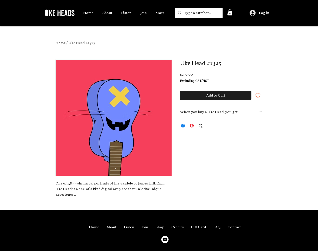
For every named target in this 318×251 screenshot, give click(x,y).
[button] (229, 12)
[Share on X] (200, 125)
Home (60, 43)
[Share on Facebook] (183, 125)
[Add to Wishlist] (258, 95)
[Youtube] (165, 239)
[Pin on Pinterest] (192, 125)
